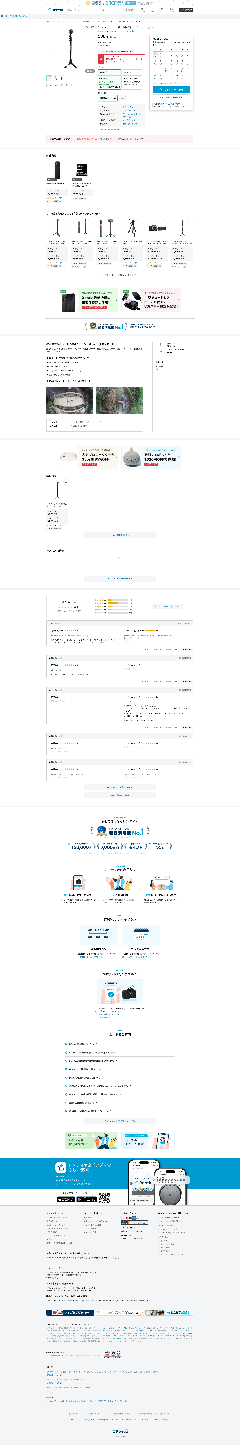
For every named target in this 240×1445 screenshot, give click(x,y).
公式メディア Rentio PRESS (57, 1236)
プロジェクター (112, 1333)
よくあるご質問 (90, 1232)
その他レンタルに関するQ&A (108, 129)
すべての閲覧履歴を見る (120, 535)
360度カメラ (126, 1328)
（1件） (60, 263)
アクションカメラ (140, 1328)
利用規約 (90, 1414)
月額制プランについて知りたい (90, 957)
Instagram (104, 1420)
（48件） (161, 263)
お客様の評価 (51, 1232)
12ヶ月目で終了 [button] (129, 120)
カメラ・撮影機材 (76, 422)
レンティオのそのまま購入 (57, 1228)
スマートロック (151, 1330)
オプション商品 (103, 139)
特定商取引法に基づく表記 (77, 1414)
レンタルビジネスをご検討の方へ (173, 1213)
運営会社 (50, 1239)
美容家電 (92, 1336)
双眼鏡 (83, 1330)
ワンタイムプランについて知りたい (136, 957)
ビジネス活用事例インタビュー (172, 1254)
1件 (130, 600)
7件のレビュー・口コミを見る (123, 31)
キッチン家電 (141, 1336)
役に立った (188, 649)
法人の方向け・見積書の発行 (171, 97)
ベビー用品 (87, 1338)
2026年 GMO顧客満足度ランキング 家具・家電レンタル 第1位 (120, 837)
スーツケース (137, 1338)
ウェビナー (165, 1241)
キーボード (83, 1333)
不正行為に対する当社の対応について (146, 1414)
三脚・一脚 (90, 422)
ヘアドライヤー (75, 1336)
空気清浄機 (121, 1333)
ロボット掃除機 (159, 1333)
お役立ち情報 (163, 1237)
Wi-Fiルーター (96, 1333)
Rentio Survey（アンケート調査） (173, 1233)
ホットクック (100, 1336)
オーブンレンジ (116, 1336)
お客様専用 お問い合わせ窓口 (59, 1283)
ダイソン (168, 1333)
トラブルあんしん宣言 (93, 1225)
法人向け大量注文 (186, 10)
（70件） (61, 198)
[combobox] (86, 10)
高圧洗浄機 (180, 1336)
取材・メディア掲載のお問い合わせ (60, 1243)
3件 (130, 603)
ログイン (131, 10)
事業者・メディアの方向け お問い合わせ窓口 (66, 1296)
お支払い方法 (89, 1218)
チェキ (105, 1330)
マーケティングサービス (168, 1226)
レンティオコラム (167, 1244)
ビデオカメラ (163, 1328)
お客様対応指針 (164, 1414)
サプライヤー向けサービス (168, 1218)
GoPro (119, 1328)
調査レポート (166, 1248)
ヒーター (173, 1336)
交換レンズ (112, 1328)
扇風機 (167, 1336)
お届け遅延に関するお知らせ (15, 16)
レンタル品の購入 (91, 1228)
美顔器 (83, 1336)
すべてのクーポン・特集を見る (120, 578)
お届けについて (53, 1268)
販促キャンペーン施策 (169, 1229)
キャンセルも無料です (171, 104)
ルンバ (148, 1333)
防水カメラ (183, 1328)
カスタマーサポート (93, 1213)
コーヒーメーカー (127, 1336)
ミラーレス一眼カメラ (101, 1328)
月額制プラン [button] (128, 107)
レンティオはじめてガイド (57, 1218)
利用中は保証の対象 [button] (131, 124)
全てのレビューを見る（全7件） (167, 606)
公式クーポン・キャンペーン (57, 1225)
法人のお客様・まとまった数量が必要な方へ (66, 1253)
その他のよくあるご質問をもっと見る (120, 1121)
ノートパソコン (58, 1333)
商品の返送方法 (52, 1221)
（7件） (135, 263)
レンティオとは (53, 1213)
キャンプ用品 (116, 1338)
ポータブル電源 (127, 1338)
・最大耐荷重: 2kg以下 (78, 426)
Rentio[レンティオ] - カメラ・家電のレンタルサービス (67, 1325)
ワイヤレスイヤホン (139, 1330)
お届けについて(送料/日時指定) (96, 1221)
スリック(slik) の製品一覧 (63, 85)
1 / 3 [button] (92, 71)
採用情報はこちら (53, 1375)
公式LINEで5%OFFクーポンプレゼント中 (152, 1420)
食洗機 (108, 1336)
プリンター (74, 1333)
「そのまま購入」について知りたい (109, 1014)
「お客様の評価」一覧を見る (120, 795)
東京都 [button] (157, 42)
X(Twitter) (90, 1420)
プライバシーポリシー (102, 1414)
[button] (86, 27)
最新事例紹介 (166, 1251)
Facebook (77, 1420)
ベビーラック (75, 1338)
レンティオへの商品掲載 (170, 1221)
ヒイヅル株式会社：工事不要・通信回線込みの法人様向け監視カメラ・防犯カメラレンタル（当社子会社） (85, 1401)
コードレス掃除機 (185, 1333)
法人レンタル (185, 1330)
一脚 (100, 422)
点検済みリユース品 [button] (131, 111)
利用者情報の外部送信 (117, 1414)
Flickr (116, 1420)
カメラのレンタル (52, 1328)
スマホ (104, 1333)
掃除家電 (53, 1336)
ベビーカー (66, 1338)
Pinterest (127, 1420)
